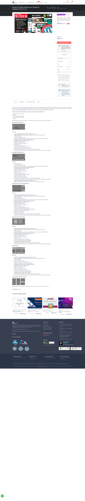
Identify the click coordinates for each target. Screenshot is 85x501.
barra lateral (68, 74)
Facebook (15, 334)
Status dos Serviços (55, 363)
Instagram (13, 334)
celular (62, 75)
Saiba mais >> (63, 51)
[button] (64, 2)
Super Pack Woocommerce (47, 329)
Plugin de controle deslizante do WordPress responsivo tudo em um (64, 78)
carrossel (59, 75)
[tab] (15, 102)
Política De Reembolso (31, 363)
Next (73, 307)
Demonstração (64, 54)
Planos (36, 2)
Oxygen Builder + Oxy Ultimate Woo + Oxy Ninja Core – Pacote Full (19, 311)
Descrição (15, 101)
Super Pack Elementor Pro (47, 326)
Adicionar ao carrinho (64, 42)
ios (61, 77)
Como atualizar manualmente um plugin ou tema (66, 325)
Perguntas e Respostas (31, 101)
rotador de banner (61, 80)
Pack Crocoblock (45, 325)
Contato (45, 2)
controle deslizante (67, 75)
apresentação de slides (61, 74)
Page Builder (14, 309)
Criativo (58, 7)
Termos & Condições (24, 363)
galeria (69, 76)
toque (65, 80)
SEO (49, 309)
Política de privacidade (16, 363)
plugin (66, 77)
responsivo (67, 79)
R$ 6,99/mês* (46, 335)
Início (48, 7)
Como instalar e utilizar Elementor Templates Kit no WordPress (65, 336)
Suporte (41, 2)
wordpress (68, 80)
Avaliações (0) (21, 101)
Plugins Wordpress (53, 7)
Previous (12, 307)
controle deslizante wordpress (62, 76)
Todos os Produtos (30, 2)
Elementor (60, 309)
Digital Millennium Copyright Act (63, 363)
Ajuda (38, 101)
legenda (63, 77)
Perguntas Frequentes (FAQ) (40, 363)
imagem (59, 77)
